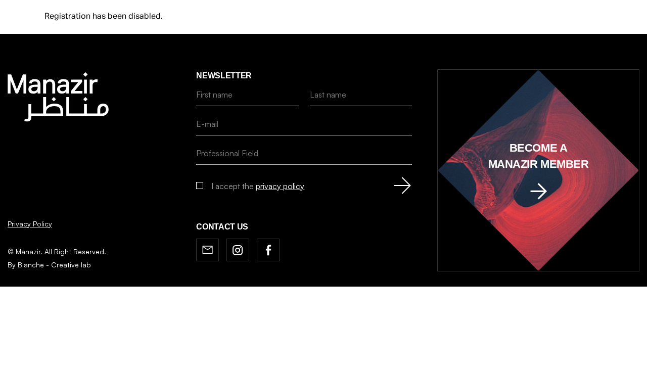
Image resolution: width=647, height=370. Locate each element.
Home (216, 353)
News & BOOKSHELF (362, 353)
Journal (294, 353)
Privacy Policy (30, 223)
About (252, 353)
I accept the (257, 186)
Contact (429, 353)
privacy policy (280, 186)
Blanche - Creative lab (54, 264)
